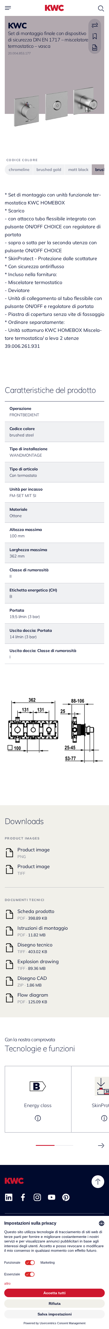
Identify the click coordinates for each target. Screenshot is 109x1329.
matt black (78, 169)
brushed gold (49, 169)
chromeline (19, 169)
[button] (101, 1145)
